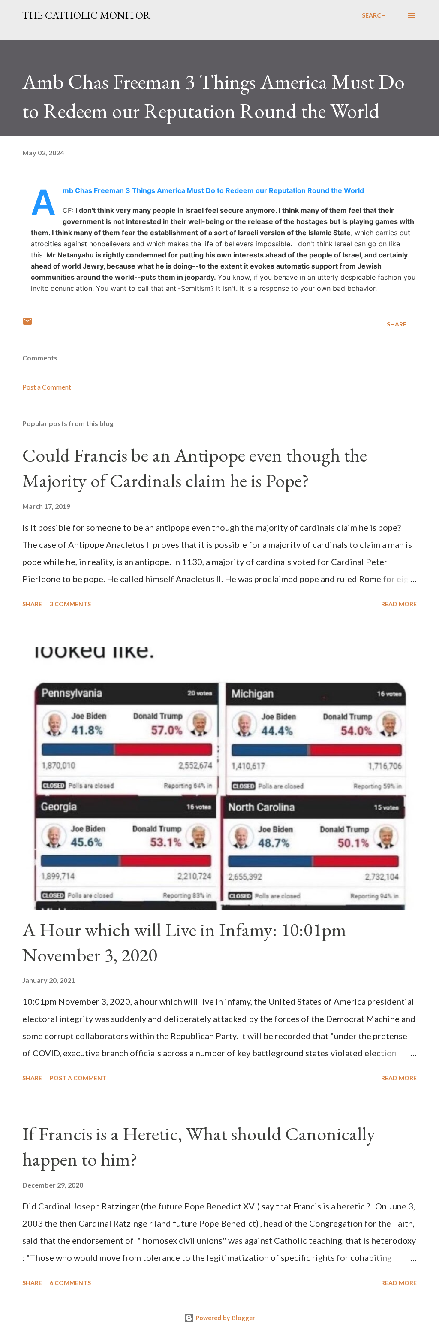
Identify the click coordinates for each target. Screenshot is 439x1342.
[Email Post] (27, 324)
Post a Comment (46, 387)
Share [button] (396, 324)
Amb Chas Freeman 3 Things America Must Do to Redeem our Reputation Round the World (213, 190)
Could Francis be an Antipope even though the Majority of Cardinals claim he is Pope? (194, 468)
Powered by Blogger (224, 1318)
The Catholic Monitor (86, 15)
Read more (399, 604)
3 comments (70, 604)
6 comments (70, 1282)
